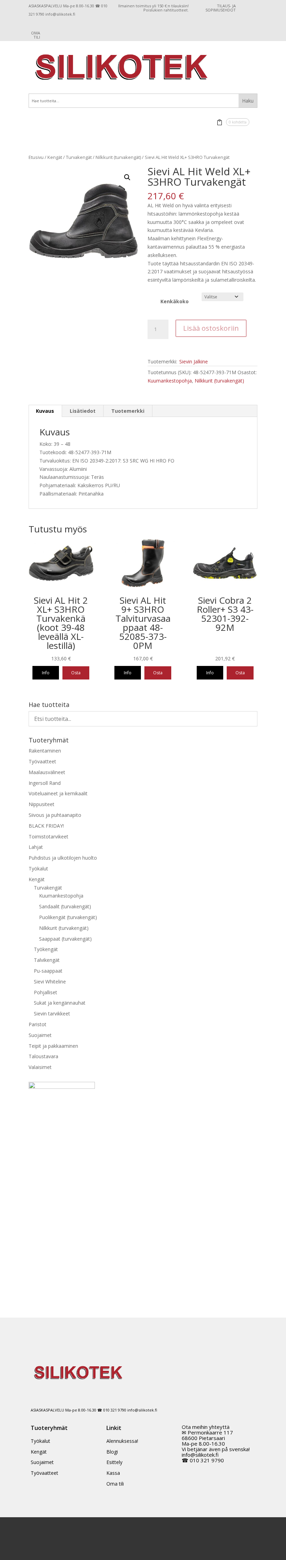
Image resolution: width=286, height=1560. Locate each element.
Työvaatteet (42, 761)
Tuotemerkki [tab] (127, 411)
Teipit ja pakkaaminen (53, 1046)
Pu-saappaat (48, 970)
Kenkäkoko (174, 301)
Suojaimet (40, 1035)
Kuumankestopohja (170, 380)
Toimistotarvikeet (48, 836)
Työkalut (38, 868)
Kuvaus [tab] (45, 411)
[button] (127, 177)
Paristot (37, 1024)
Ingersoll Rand (45, 783)
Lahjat (36, 847)
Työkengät (46, 949)
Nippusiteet (41, 804)
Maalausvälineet (47, 772)
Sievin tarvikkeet (52, 1013)
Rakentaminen (45, 750)
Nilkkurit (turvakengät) (118, 157)
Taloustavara (43, 1056)
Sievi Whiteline (50, 981)
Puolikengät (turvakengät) (68, 917)
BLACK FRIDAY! (46, 825)
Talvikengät (47, 960)
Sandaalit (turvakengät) (65, 906)
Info (46, 673)
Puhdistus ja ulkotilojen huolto (63, 857)
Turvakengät (79, 157)
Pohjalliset (45, 992)
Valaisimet (40, 1067)
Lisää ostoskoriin (211, 328)
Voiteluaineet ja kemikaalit (58, 793)
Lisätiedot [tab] (83, 411)
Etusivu (36, 157)
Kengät (54, 157)
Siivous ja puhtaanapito (55, 815)
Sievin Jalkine (193, 361)
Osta (76, 673)
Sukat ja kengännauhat (59, 1002)
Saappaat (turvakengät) (65, 938)
